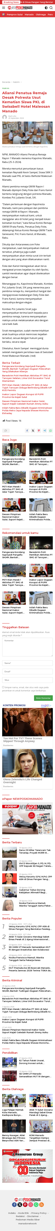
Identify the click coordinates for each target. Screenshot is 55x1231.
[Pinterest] (25, 1204)
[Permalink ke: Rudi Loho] (4, 116)
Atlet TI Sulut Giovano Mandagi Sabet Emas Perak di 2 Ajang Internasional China (29, 938)
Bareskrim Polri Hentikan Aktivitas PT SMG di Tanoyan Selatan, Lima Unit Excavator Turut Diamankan (26, 378)
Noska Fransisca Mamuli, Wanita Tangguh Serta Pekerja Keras (36, 904)
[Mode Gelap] (46, 7)
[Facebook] (14, 1204)
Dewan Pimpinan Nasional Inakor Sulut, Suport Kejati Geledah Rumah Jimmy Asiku (25, 402)
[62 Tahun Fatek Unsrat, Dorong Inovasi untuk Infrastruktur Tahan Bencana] (9, 1062)
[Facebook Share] (27, 430)
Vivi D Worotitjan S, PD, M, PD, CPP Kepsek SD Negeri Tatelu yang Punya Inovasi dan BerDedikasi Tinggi (35, 864)
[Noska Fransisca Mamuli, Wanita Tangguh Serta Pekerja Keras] (9, 905)
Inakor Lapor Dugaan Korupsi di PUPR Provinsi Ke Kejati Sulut (23, 395)
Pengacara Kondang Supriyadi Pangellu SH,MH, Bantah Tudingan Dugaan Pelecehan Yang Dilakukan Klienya (26, 369)
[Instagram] (30, 1204)
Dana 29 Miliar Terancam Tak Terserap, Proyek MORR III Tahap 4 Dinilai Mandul (35, 851)
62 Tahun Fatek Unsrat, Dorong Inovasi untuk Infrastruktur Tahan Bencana (35, 1061)
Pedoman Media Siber (28, 1219)
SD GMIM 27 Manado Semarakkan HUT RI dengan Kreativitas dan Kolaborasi (29, 948)
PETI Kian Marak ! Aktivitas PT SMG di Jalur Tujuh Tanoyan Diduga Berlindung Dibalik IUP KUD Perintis (27, 388)
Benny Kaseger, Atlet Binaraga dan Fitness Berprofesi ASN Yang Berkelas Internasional (13, 1138)
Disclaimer (33, 1216)
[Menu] (4, 7)
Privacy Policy (38, 1213)
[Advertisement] (27, 49)
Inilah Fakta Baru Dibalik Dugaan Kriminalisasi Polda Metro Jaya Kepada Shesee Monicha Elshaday (27, 410)
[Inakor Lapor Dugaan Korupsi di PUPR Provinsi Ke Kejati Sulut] (41, 477)
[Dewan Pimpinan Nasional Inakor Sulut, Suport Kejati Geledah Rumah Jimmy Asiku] (14, 504)
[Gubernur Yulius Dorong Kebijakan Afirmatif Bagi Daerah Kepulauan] (9, 892)
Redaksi (20, 1216)
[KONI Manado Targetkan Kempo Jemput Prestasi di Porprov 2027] (41, 1126)
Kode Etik (23, 1213)
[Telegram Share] (45, 430)
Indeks (12, 1213)
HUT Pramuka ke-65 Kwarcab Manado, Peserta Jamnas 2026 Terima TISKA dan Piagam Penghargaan (30, 969)
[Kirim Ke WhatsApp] (50, 430)
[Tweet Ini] (33, 430)
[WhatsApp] (36, 1204)
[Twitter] (19, 1204)
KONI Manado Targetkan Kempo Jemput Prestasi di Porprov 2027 (39, 1138)
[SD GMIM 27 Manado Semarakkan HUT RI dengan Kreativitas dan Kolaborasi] (9, 1075)
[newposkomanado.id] (20, 7)
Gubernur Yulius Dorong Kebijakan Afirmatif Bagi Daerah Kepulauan (32, 891)
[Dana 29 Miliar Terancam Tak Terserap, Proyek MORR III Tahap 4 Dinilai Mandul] (9, 852)
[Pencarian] (51, 7)
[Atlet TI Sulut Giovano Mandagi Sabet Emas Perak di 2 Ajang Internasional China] (41, 1100)
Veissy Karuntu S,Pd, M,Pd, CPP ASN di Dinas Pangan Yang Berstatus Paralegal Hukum (35, 878)
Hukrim (5, 88)
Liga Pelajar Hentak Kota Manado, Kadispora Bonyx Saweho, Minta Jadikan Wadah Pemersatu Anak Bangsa (12, 1113)
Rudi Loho (12, 116)
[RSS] (41, 1204)
